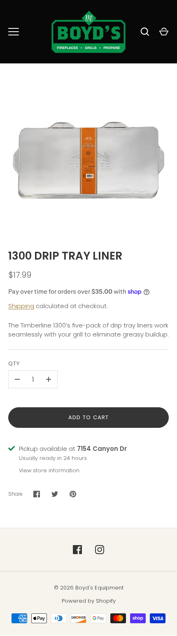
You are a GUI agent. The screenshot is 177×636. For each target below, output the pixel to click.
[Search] (145, 32)
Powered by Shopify (89, 601)
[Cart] (164, 32)
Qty (14, 363)
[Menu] (14, 32)
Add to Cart (88, 417)
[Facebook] (77, 550)
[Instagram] (100, 550)
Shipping (21, 306)
